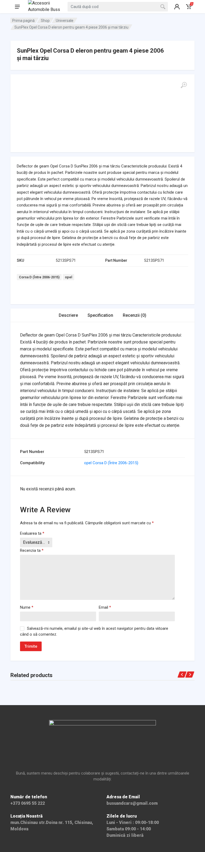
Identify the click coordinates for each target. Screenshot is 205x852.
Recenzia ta (32, 550)
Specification (100, 315)
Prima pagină (23, 20)
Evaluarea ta (32, 533)
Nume (26, 607)
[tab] (68, 315)
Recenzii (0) (134, 315)
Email (105, 607)
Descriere (68, 315)
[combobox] (118, 6)
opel (68, 277)
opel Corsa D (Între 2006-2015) (111, 462)
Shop (45, 20)
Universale (64, 20)
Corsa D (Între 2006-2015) (39, 277)
